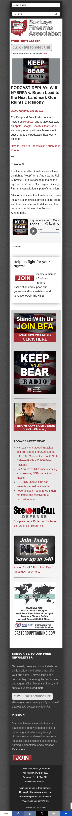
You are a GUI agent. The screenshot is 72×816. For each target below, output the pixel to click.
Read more (37, 687)
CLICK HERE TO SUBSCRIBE (31, 47)
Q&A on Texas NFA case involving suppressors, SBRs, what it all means (37, 473)
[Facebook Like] (30, 813)
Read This (37, 525)
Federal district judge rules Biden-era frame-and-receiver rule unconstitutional (37, 495)
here (45, 53)
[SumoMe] (66, 813)
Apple (17, 126)
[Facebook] (18, 813)
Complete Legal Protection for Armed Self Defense (35, 523)
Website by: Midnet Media (36, 808)
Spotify (37, 126)
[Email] (54, 813)
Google (27, 126)
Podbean (28, 121)
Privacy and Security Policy (34, 801)
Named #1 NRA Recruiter (29, 567)
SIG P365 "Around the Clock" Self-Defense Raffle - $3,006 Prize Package (37, 460)
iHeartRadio (49, 126)
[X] (42, 813)
